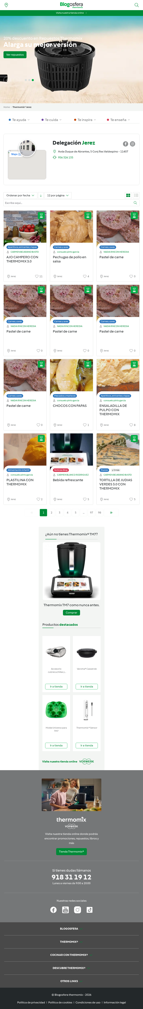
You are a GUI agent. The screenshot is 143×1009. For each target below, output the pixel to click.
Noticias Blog (60, 470)
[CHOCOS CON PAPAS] (71, 379)
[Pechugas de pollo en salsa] (71, 231)
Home (6, 107)
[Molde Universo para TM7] (56, 710)
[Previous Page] (31, 512)
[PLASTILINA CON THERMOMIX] (25, 453)
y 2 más (115, 470)
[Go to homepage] (71, 5)
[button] (137, 5)
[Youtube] (65, 910)
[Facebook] (53, 910)
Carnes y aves (61, 247)
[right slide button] (16, 80)
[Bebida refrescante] (71, 453)
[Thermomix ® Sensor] (87, 710)
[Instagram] (77, 910)
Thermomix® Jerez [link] (22, 107)
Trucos (104, 470)
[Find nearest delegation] (6, 5)
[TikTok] (89, 910)
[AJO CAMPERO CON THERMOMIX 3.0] (25, 231)
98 (99, 512)
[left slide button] (6, 80)
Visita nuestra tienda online (70, 13)
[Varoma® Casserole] (87, 651)
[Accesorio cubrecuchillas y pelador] (56, 651)
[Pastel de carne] (118, 231)
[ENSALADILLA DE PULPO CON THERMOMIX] (118, 379)
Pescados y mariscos (65, 395)
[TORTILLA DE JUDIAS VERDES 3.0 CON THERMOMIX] (118, 453)
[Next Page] (111, 512)
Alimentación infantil (18, 470)
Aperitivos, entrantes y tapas (22, 247)
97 (91, 512)
